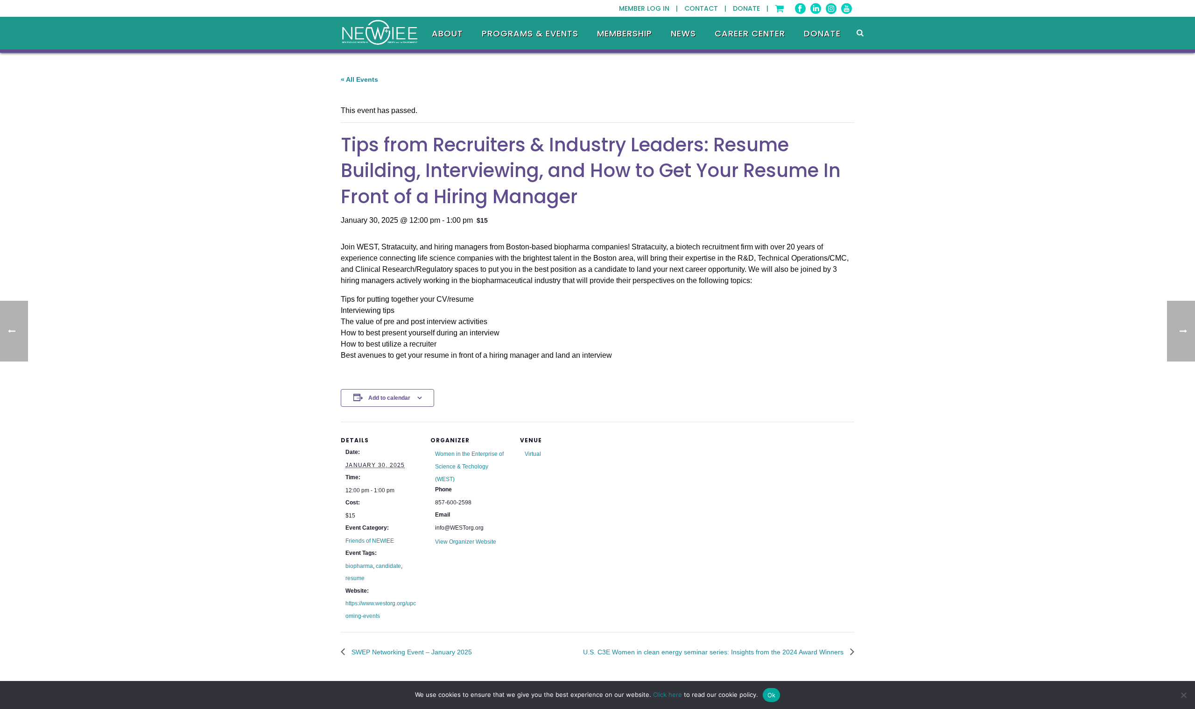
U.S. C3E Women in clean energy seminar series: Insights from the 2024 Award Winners (714, 652)
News (683, 33)
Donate (822, 33)
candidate (388, 566)
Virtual (533, 454)
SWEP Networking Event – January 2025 (411, 652)
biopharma (359, 566)
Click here (667, 694)
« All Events (359, 79)
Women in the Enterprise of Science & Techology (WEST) (469, 466)
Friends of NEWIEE (369, 541)
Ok (771, 695)
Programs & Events (530, 33)
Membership (624, 33)
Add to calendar (389, 398)
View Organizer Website (465, 542)
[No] (1183, 695)
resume (355, 578)
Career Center (750, 33)
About (447, 33)
